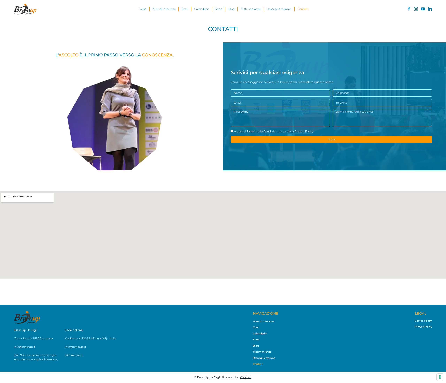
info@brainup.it (24, 346)
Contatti (258, 364)
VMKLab (245, 377)
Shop (256, 339)
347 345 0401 (73, 355)
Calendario (260, 333)
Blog (256, 345)
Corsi (256, 327)
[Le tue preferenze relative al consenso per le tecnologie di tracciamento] (440, 377)
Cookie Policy (423, 320)
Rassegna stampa (264, 357)
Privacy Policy (423, 326)
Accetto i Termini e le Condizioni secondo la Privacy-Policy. (273, 131)
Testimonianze (262, 351)
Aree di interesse (263, 321)
